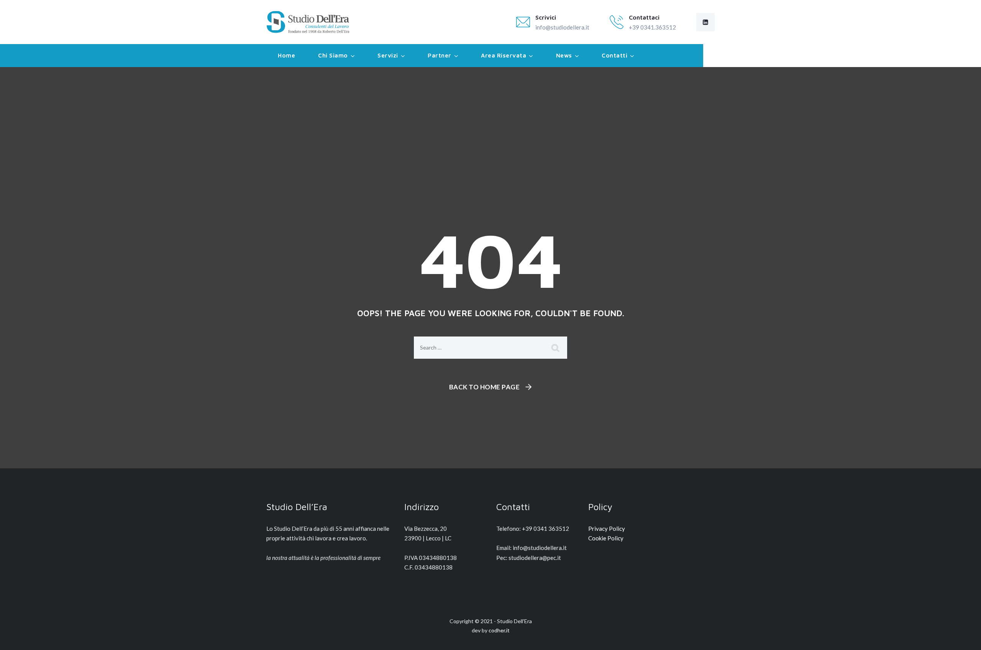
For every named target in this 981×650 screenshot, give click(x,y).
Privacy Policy (606, 528)
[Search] (555, 347)
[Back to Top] (964, 637)
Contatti (614, 55)
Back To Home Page (484, 387)
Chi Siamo (333, 55)
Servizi (387, 55)
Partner (439, 55)
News (564, 55)
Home (286, 55)
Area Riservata (503, 55)
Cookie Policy (605, 538)
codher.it (499, 630)
